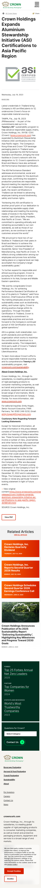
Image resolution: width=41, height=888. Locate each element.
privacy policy (12, 864)
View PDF (9, 517)
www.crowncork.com (21, 135)
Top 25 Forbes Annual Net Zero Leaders (18, 671)
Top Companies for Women (16, 688)
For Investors (9, 792)
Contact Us (12, 742)
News (6, 804)
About (6, 784)
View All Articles (20, 535)
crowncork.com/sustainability (15, 367)
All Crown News (11, 13)
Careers (7, 796)
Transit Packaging (11, 775)
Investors (5, 99)
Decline (10, 879)
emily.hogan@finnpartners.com (16, 414)
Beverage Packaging (12, 767)
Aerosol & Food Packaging (15, 771)
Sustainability (9, 779)
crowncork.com (12, 816)
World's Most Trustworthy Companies (12, 707)
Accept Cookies (14, 871)
